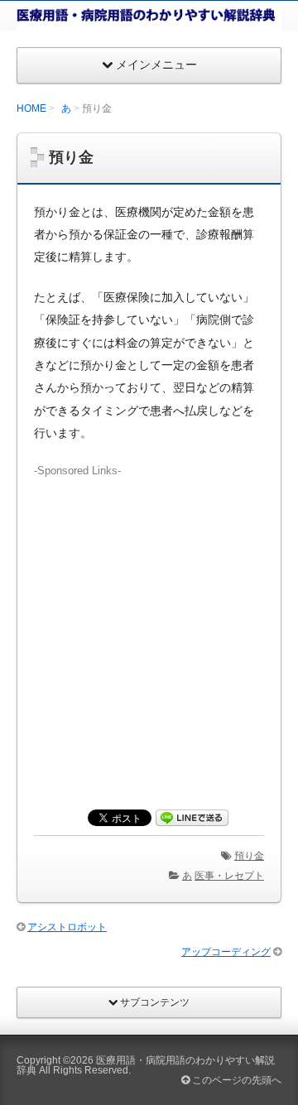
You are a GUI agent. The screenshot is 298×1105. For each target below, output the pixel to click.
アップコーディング (226, 952)
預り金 (249, 856)
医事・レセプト (229, 876)
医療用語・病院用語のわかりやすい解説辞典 (146, 1065)
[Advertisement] (149, 627)
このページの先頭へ (235, 1080)
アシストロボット (67, 927)
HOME (31, 108)
